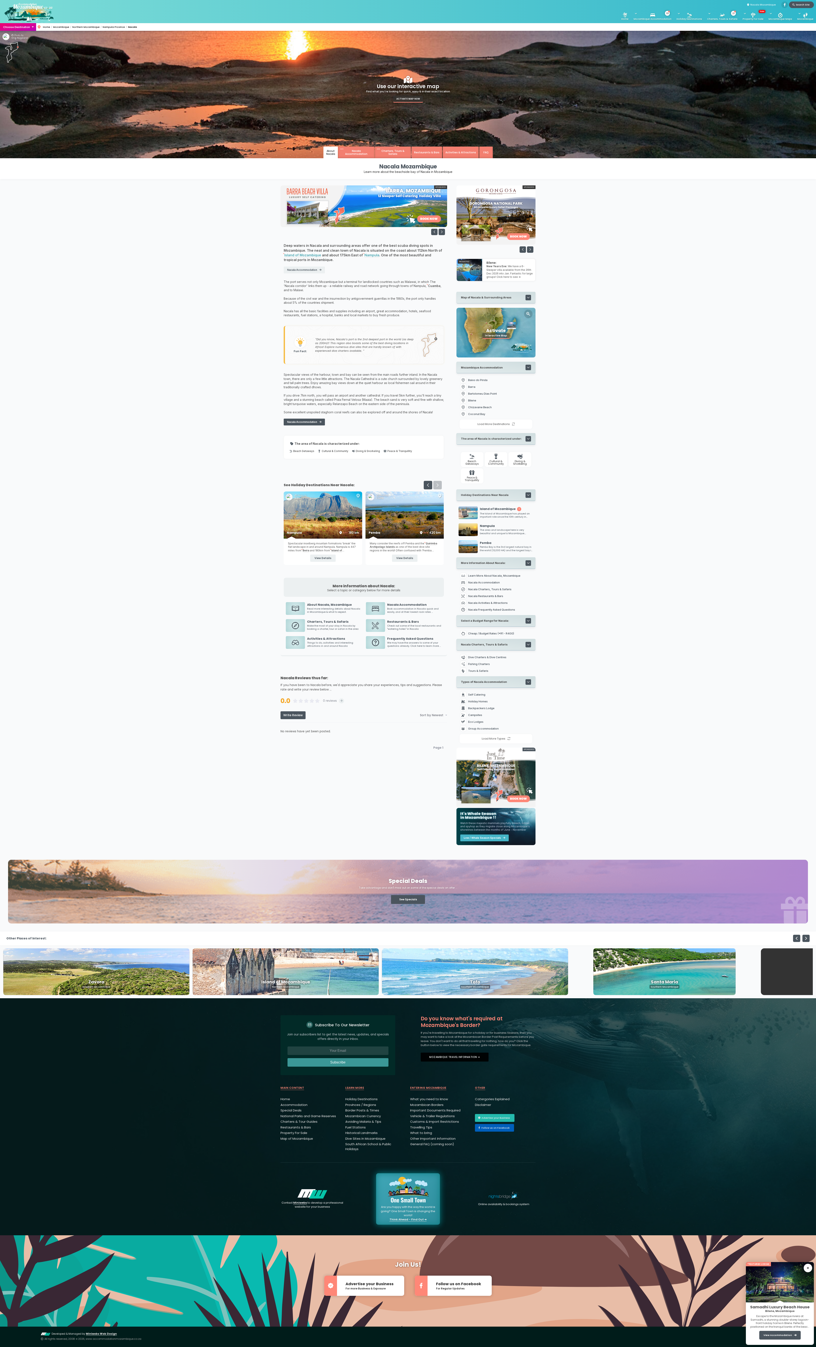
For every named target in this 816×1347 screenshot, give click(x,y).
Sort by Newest (431, 715)
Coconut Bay (476, 414)
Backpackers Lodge (481, 708)
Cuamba (434, 286)
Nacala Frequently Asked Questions (491, 609)
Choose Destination (16, 27)
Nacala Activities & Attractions (488, 602)
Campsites (475, 715)
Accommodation (293, 1105)
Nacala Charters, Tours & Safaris (489, 589)
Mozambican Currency (363, 1116)
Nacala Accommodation (356, 152)
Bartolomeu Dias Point (482, 393)
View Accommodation (778, 1335)
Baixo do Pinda (477, 380)
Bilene (472, 400)
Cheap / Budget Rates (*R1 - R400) (491, 633)
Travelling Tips (421, 1127)
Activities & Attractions (460, 152)
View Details (322, 558)
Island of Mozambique (302, 255)
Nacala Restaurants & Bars (485, 596)
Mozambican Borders (426, 1105)
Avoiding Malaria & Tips (363, 1121)
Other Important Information (433, 1138)
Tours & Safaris (478, 670)
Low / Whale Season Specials (482, 837)
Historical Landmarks (361, 1133)
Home (625, 19)
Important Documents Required (435, 1110)
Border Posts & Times (362, 1110)
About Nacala (330, 152)
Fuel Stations (355, 1127)
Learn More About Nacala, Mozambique (494, 575)
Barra (471, 386)
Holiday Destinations (689, 19)
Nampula (371, 255)
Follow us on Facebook (496, 1128)
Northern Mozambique (86, 27)
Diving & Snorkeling (368, 451)
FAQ (486, 152)
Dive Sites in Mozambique (365, 1138)
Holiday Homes (478, 701)
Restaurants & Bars (426, 152)
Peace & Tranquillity (399, 451)
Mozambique (805, 19)
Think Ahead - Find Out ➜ (408, 1219)
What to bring (421, 1133)
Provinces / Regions (360, 1105)
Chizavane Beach (480, 407)
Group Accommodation (483, 728)
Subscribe (338, 1062)
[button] (442, 232)
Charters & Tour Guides (298, 1121)
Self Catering (477, 694)
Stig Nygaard (19, 38)
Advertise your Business (496, 1118)
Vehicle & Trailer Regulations (432, 1116)
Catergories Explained (492, 1099)
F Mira (380, 498)
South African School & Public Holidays (368, 1146)
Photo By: (19, 35)
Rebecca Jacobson (305, 498)
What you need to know (429, 1099)
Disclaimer (483, 1105)
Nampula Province (114, 27)
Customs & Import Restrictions (434, 1121)
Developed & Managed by (84, 1334)
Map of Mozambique (296, 1138)
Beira (306, 550)
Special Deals (291, 1110)
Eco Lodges (476, 721)
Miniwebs (300, 1203)
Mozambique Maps (780, 19)
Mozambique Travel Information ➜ (454, 1057)
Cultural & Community (335, 451)
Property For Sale (753, 15)
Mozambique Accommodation (653, 16)
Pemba (405, 533)
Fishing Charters (479, 664)
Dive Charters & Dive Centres (487, 657)
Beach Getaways (303, 451)
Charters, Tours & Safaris (722, 16)
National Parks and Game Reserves (308, 1116)
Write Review (293, 715)
